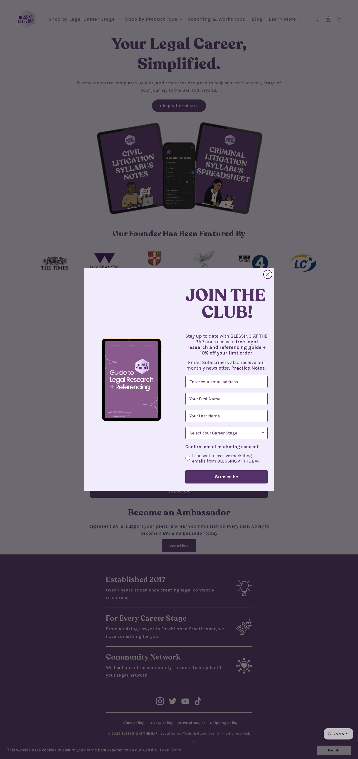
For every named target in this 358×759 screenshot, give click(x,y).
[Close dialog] (268, 274)
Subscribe (226, 477)
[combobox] (225, 433)
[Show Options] (263, 433)
